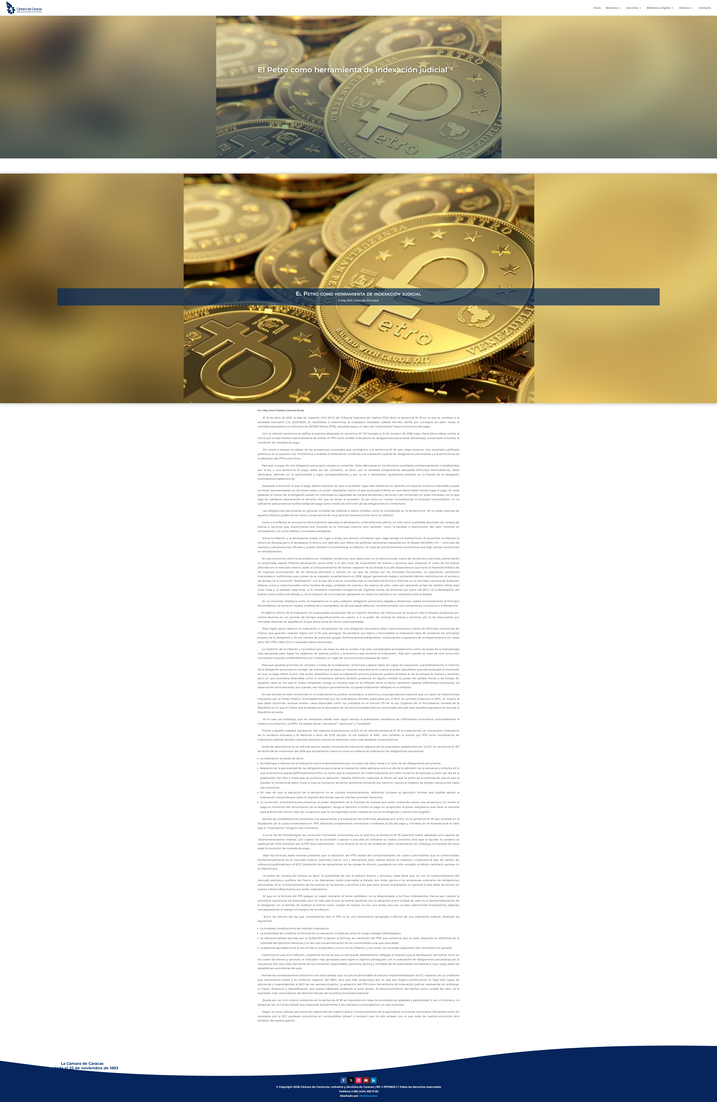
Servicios (632, 8)
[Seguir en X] (351, 1080)
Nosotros (612, 8)
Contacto (705, 8)
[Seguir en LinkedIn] (373, 1080)
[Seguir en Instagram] (358, 1080)
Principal (278, 77)
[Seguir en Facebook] (344, 1080)
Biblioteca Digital (659, 8)
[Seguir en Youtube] (366, 1080)
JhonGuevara (368, 1096)
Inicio (597, 8)
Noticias (684, 8)
